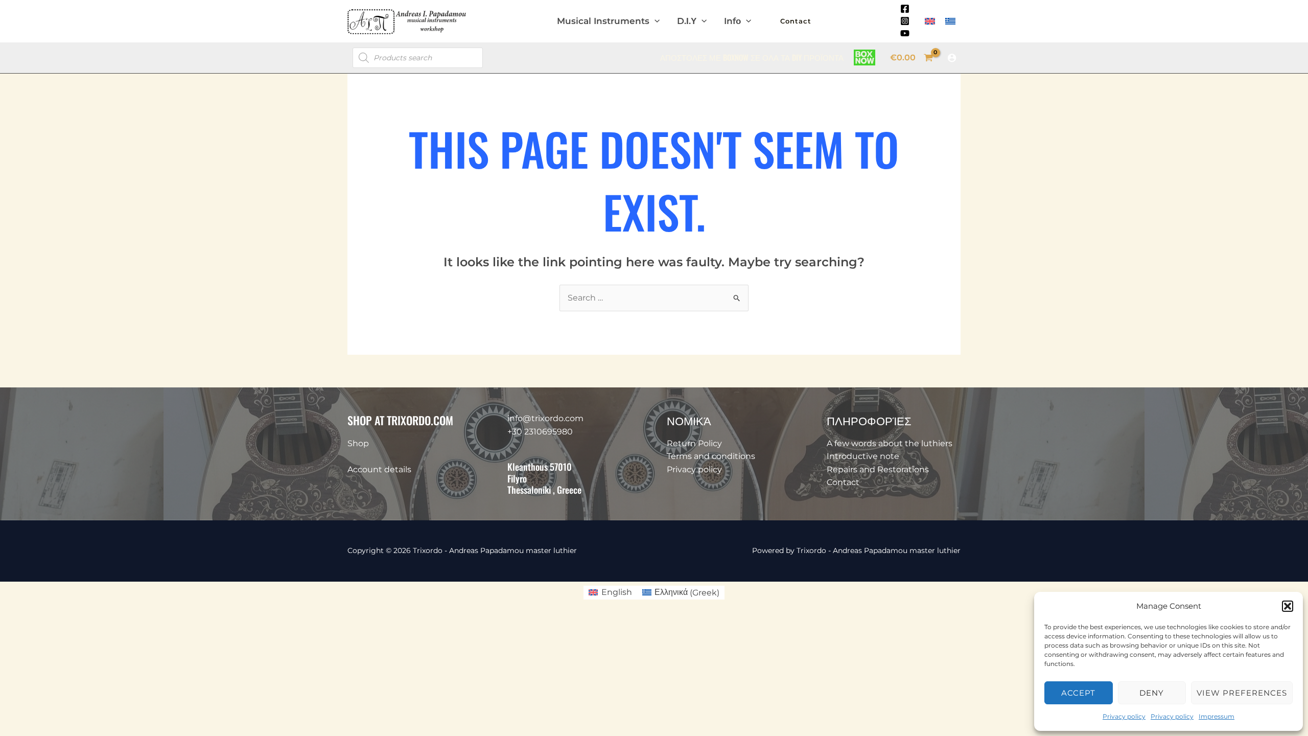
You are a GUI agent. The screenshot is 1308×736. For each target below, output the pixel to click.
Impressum (1216, 716)
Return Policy (694, 443)
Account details (379, 469)
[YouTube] (904, 33)
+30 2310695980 (540, 431)
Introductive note (863, 456)
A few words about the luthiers (889, 443)
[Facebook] (904, 8)
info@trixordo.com (545, 418)
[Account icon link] (951, 57)
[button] (1287, 606)
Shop (358, 443)
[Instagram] (904, 21)
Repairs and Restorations (878, 469)
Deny (1151, 693)
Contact (843, 482)
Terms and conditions (711, 456)
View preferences (1242, 693)
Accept (1078, 693)
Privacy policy (1124, 716)
